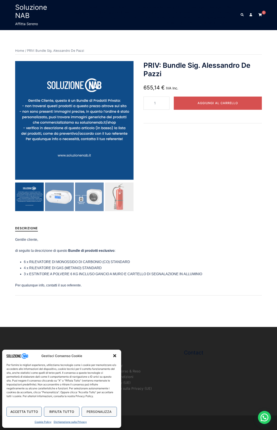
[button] (115, 356)
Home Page (195, 7)
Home (19, 51)
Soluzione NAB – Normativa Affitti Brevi (203, 12)
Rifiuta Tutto (61, 412)
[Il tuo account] (251, 15)
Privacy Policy (146, 12)
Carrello (93, 7)
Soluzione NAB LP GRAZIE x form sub (113, 17)
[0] (260, 14)
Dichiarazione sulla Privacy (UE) (159, 7)
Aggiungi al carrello (218, 103)
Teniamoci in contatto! (180, 22)
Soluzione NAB (31, 11)
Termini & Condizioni (217, 22)
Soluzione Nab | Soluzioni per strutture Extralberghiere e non (188, 17)
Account (76, 7)
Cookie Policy (43, 422)
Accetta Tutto (24, 412)
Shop (166, 12)
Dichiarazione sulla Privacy (70, 422)
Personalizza (99, 412)
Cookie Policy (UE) (118, 7)
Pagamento (81, 12)
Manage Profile (220, 7)
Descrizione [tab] (26, 228)
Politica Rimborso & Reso (113, 12)
